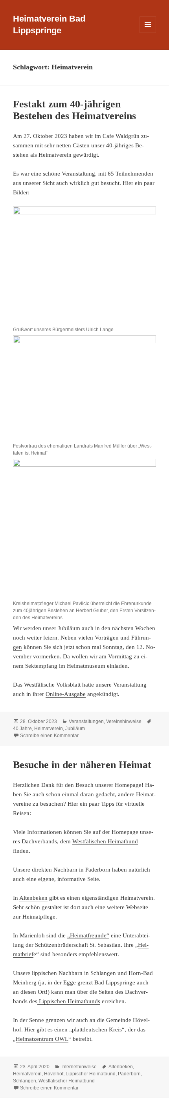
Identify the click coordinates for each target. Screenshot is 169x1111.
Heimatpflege (38, 916)
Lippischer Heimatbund (91, 1074)
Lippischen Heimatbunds (68, 1001)
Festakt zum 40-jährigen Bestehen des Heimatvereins (74, 109)
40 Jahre (22, 728)
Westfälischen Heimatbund (105, 841)
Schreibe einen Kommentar (49, 735)
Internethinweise (79, 1066)
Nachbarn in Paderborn (81, 869)
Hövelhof (53, 1074)
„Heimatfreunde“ (88, 935)
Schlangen (24, 1081)
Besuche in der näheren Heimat (82, 764)
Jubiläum (75, 728)
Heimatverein (48, 728)
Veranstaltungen (86, 721)
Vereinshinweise (123, 721)
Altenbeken (33, 898)
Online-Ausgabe (66, 694)
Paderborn (129, 1074)
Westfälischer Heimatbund (67, 1081)
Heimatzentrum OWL (42, 1039)
